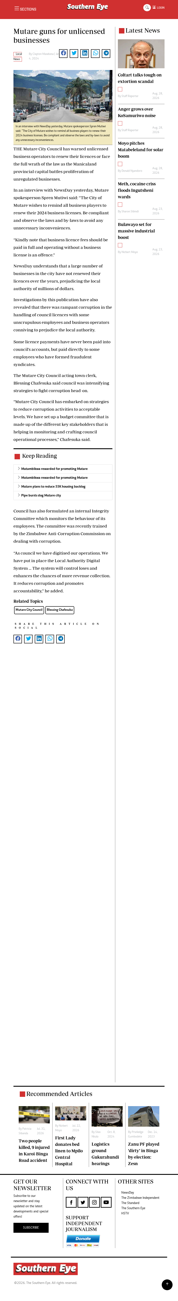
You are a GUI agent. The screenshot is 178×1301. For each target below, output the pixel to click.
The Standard (130, 1203)
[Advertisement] (62, 869)
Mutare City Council (29, 610)
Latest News (142, 30)
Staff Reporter (130, 96)
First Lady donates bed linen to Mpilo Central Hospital (69, 1150)
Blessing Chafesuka (60, 610)
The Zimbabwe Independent (140, 1198)
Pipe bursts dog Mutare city (41, 495)
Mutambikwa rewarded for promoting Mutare (54, 469)
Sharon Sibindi (130, 211)
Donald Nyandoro (132, 171)
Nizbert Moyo (130, 252)
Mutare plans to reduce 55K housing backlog (53, 486)
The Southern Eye (133, 1208)
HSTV (125, 1213)
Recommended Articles (59, 1093)
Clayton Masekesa (43, 54)
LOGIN (160, 8)
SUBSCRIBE (31, 1227)
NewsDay (127, 1192)
